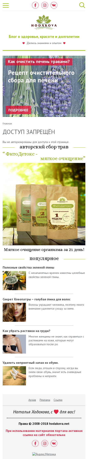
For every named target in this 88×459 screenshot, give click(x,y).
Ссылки (58, 400)
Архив (32, 400)
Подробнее (18, 110)
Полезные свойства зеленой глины (28, 267)
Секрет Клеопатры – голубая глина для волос (36, 299)
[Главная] (44, 23)
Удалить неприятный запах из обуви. (31, 363)
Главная (7, 123)
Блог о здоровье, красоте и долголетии (44, 36)
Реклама (45, 400)
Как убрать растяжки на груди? (26, 331)
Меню (6, 5)
